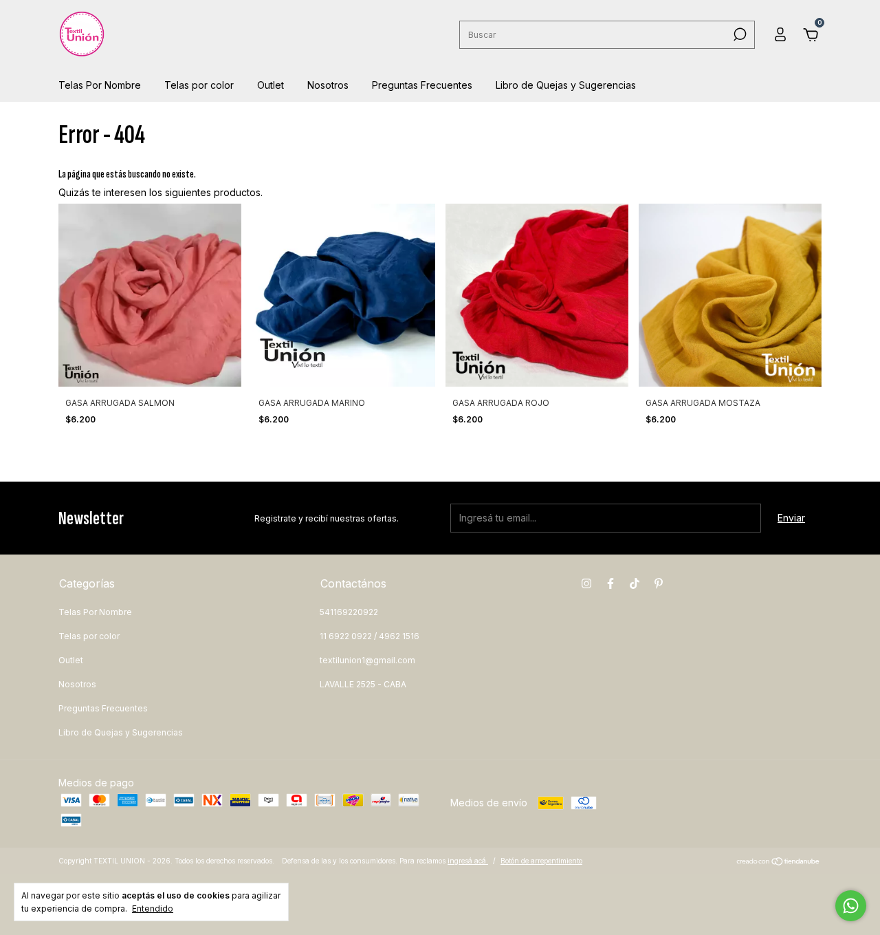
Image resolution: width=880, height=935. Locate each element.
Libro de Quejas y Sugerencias (566, 85)
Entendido (152, 908)
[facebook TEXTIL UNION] (610, 583)
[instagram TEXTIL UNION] (586, 583)
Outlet (270, 85)
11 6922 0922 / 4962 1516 (369, 636)
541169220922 (349, 612)
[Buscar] (738, 34)
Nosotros (328, 85)
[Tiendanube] (779, 862)
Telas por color (199, 85)
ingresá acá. (468, 861)
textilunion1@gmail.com (367, 660)
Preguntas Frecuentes (422, 85)
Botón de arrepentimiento (541, 861)
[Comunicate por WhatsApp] (850, 905)
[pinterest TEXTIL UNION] (658, 583)
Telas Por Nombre (99, 85)
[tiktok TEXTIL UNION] (634, 583)
